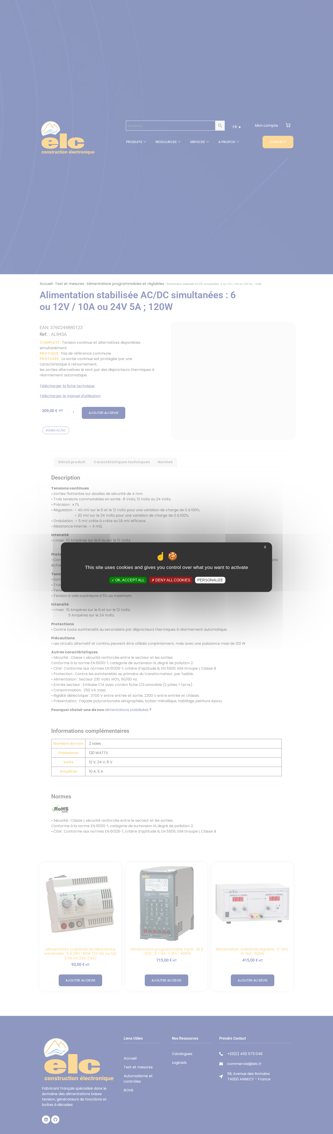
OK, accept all (129, 580)
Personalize (210, 580)
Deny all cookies (172, 580)
